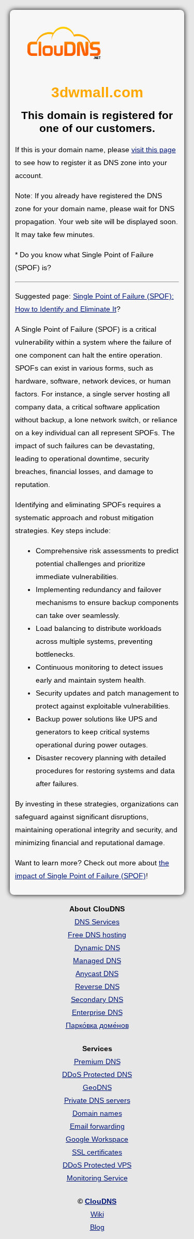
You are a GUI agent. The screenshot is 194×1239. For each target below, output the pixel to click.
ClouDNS (100, 1201)
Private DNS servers (97, 1100)
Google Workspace (97, 1139)
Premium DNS (97, 1061)
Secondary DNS (97, 999)
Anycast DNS (97, 973)
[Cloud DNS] (64, 45)
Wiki (97, 1214)
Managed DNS (97, 960)
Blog (97, 1227)
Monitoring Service (97, 1178)
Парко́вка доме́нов (97, 1025)
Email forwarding (97, 1126)
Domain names (97, 1113)
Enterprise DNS (97, 1012)
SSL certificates (97, 1152)
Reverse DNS (97, 986)
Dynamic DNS (97, 947)
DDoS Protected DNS (97, 1074)
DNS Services (97, 922)
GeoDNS (97, 1087)
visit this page (153, 149)
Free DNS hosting (97, 935)
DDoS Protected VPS (97, 1165)
